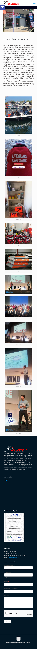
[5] (18, 259)
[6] (18, 233)
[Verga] (18, 157)
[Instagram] (7, 480)
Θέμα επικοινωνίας (10, 588)
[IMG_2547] (18, 284)
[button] (2, 7)
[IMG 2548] (18, 411)
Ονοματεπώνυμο (10, 565)
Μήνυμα (7, 595)
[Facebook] (5, 480)
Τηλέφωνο (8, 572)
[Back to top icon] (18, 639)
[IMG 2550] (18, 366)
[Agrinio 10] (18, 115)
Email (6, 581)
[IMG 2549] (18, 332)
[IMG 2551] (18, 306)
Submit (7, 621)
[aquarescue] (9, 2)
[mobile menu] (34, 2)
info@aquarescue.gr (13, 557)
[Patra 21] (18, 199)
